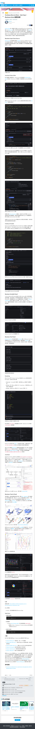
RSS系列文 (21, 685)
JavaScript (27, 340)
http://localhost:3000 (15, 623)
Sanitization (14, 447)
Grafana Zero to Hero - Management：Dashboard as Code (13, 687)
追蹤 (10, 675)
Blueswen (10, 21)
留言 (7, 675)
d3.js (22, 496)
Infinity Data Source (12, 214)
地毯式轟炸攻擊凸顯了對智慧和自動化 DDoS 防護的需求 (24, 708)
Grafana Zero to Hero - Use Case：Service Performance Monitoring (14, 690)
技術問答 (6, 5)
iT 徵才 (13, 5)
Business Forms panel (10, 647)
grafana (11, 19)
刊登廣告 (23, 725)
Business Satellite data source (11, 645)
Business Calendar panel (10, 648)
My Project (10, 5)
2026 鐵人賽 (20, 5)
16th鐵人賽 (7, 19)
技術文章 (2, 5)
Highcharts (26, 496)
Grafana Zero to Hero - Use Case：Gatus (10, 689)
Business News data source (11, 642)
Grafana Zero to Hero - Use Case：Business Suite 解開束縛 (13, 692)
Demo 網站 (14, 502)
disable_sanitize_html (13, 450)
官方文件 (10, 462)
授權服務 (26, 725)
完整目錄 (4, 695)
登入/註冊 (32, 5)
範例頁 (12, 528)
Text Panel (20, 339)
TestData (18, 40)
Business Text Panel (8, 339)
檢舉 (31, 675)
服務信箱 (30, 725)
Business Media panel (10, 640)
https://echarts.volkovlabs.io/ (23, 524)
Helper (15, 443)
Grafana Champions (25, 658)
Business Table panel (10, 650)
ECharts (29, 29)
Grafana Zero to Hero (11, 12)
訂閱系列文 (26, 685)
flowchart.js (20, 460)
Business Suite (7, 28)
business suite (15, 19)
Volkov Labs (10, 29)
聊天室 (16, 5)
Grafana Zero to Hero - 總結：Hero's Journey (11, 694)
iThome (20, 725)
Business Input (7, 40)
